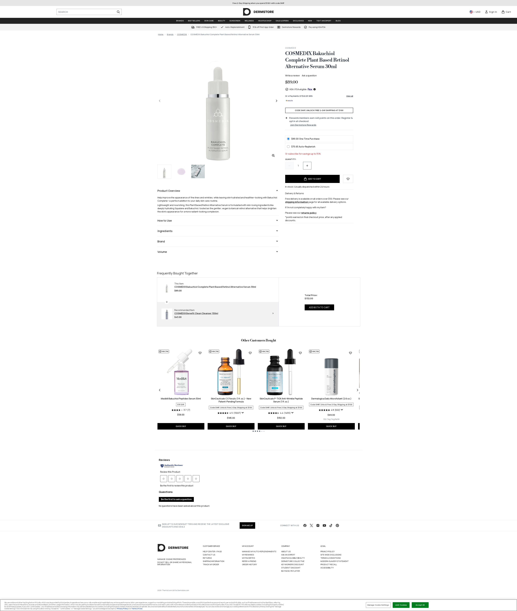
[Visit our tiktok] (331, 525)
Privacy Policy (327, 551)
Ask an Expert (288, 554)
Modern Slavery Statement (334, 561)
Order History (249, 564)
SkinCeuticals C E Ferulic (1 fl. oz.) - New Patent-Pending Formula (231, 400)
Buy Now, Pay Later (290, 571)
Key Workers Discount (292, 564)
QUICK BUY (181, 426)
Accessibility (327, 567)
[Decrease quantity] (289, 165)
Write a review (292, 75)
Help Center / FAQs (212, 551)
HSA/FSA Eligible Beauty (293, 558)
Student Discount (291, 567)
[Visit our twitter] (311, 525)
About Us (286, 551)
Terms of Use (137, 608)
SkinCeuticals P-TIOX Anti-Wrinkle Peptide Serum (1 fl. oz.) (281, 400)
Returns (207, 558)
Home (161, 34)
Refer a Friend (249, 561)
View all (349, 96)
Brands (170, 34)
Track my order (211, 564)
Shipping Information (213, 561)
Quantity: (290, 159)
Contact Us (209, 554)
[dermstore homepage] (258, 12)
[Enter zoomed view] (273, 155)
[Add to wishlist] (348, 179)
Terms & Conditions (330, 558)
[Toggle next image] (276, 101)
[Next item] (357, 390)
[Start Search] (118, 12)
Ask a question (309, 75)
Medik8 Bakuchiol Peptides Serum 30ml (181, 398)
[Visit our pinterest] (337, 525)
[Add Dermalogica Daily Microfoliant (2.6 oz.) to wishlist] (350, 353)
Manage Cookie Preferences (171, 559)
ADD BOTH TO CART (319, 307)
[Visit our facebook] (305, 525)
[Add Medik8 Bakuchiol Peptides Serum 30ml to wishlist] (200, 353)
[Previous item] (159, 390)
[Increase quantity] (307, 165)
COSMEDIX (182, 34)
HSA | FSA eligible (298, 89)
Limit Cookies (401, 605)
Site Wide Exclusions (330, 554)
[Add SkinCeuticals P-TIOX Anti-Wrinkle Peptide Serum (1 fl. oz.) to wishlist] (300, 353)
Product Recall (328, 564)
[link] (491, 12)
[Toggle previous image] (159, 101)
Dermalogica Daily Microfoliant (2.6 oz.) (331, 398)
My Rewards (248, 554)
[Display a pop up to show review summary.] (243, 413)
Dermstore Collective (293, 561)
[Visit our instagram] (318, 525)
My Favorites (248, 558)
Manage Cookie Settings (378, 605)
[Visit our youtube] (324, 525)
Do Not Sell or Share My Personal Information (174, 563)
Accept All (420, 605)
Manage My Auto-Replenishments (259, 551)
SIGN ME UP (247, 525)
